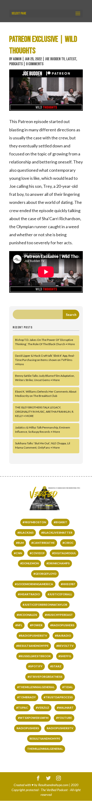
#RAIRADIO (63, 635)
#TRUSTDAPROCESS (58, 697)
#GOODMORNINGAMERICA (34, 584)
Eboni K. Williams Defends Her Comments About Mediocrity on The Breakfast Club (45, 394)
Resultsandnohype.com (53, 785)
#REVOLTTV (65, 645)
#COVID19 (37, 553)
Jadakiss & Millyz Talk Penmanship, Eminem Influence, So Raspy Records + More (42, 429)
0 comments (34, 64)
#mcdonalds (27, 615)
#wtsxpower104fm (33, 718)
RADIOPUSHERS (28, 728)
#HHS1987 (68, 584)
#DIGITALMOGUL (64, 553)
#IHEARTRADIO (29, 594)
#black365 (25, 532)
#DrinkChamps (58, 563)
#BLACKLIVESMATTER (56, 532)
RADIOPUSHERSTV (60, 728)
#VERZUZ (42, 707)
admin (17, 59)
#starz (55, 666)
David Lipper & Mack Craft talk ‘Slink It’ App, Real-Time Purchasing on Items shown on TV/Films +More (45, 360)
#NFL (18, 625)
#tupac (22, 707)
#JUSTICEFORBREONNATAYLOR (45, 604)
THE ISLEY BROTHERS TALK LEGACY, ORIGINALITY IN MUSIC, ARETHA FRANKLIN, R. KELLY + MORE (44, 412)
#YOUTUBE (64, 718)
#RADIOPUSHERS (62, 625)
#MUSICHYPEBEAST (59, 615)
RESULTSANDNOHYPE (44, 738)
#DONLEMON (29, 563)
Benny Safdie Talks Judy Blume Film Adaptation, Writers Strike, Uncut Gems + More (45, 378)
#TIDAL (67, 687)
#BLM (20, 542)
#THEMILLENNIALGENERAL (35, 687)
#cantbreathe (43, 542)
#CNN (18, 553)
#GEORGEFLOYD (44, 573)
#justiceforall (60, 594)
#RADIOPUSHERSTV (33, 635)
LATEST (71, 59)
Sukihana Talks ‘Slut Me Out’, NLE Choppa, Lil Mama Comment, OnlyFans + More (42, 445)
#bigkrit (60, 522)
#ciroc (68, 542)
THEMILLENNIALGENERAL (45, 748)
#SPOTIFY (35, 666)
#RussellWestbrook (35, 656)
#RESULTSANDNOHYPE (32, 645)
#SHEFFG (65, 656)
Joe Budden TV (55, 59)
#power (36, 625)
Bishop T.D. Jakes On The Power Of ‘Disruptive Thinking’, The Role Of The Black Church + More (45, 342)
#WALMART (65, 707)
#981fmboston (34, 522)
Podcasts (16, 64)
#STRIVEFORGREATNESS (45, 676)
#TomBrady (26, 697)
